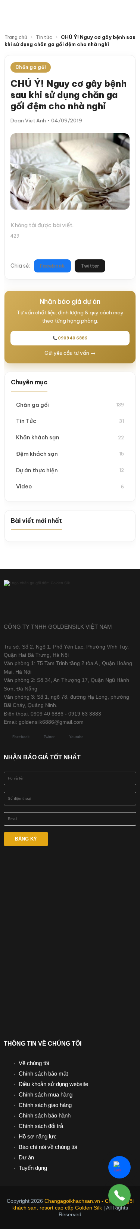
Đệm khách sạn (70, 453)
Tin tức (44, 37)
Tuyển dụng (33, 1168)
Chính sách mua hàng (45, 1094)
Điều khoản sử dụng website (53, 1084)
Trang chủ (15, 37)
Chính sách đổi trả (41, 1126)
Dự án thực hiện (70, 470)
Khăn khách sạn (70, 437)
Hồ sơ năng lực (38, 1136)
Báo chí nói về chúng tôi (48, 1147)
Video (70, 486)
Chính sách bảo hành (45, 1115)
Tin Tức (70, 420)
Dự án (26, 1157)
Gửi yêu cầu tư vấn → (70, 353)
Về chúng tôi (34, 1063)
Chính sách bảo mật (43, 1073)
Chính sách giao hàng (45, 1105)
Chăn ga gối (70, 404)
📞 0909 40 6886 (70, 338)
